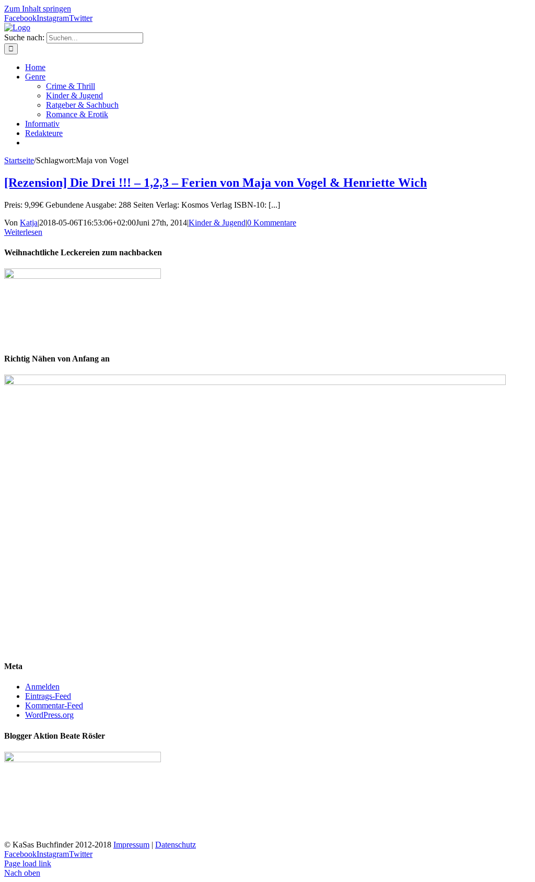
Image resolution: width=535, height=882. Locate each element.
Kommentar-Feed (54, 705)
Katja (29, 222)
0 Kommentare (271, 222)
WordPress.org (49, 714)
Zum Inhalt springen (37, 8)
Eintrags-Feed (48, 696)
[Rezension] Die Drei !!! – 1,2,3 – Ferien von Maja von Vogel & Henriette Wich (215, 182)
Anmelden (42, 686)
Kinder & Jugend (217, 222)
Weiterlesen (23, 232)
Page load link (27, 863)
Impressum (131, 844)
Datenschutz (175, 844)
